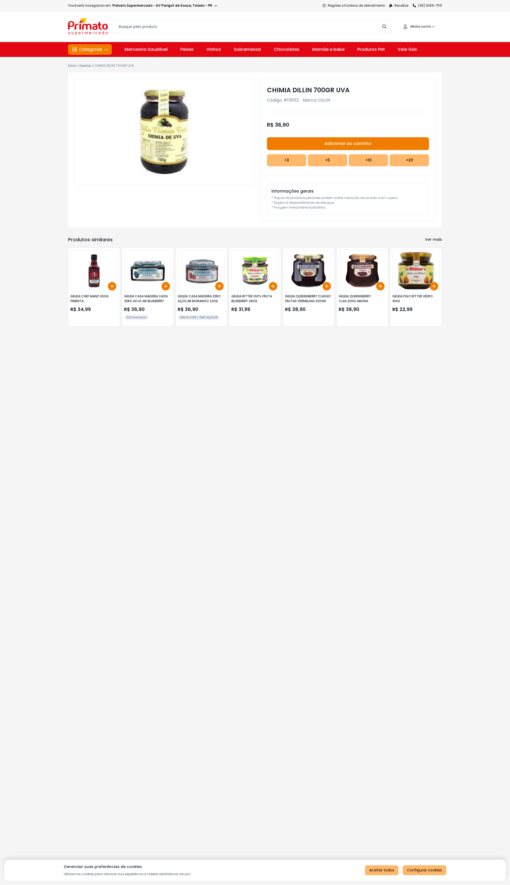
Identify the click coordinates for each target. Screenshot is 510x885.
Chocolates (286, 49)
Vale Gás (407, 49)
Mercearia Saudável (146, 49)
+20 (409, 160)
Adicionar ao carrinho (348, 143)
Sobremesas (247, 49)
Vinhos (213, 49)
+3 (286, 160)
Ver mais (433, 239)
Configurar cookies (424, 870)
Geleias (85, 65)
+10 (369, 160)
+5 (327, 160)
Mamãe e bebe (328, 49)
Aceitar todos (381, 870)
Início (72, 65)
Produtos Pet (371, 49)
